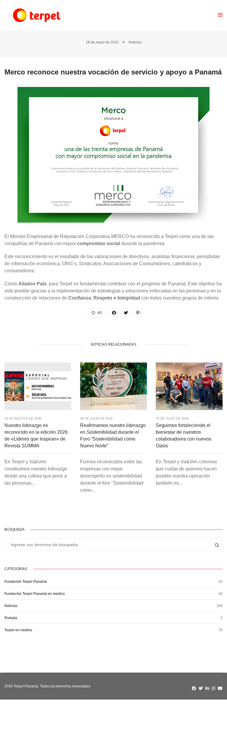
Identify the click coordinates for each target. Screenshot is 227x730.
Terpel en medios (18, 630)
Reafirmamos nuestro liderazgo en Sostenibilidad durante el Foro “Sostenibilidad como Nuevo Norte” (113, 435)
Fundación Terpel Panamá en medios (34, 594)
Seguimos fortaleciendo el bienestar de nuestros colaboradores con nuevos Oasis (183, 435)
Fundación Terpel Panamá (25, 582)
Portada (10, 618)
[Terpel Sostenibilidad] (36, 15)
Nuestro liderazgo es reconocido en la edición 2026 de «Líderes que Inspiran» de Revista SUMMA (36, 435)
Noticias (135, 42)
